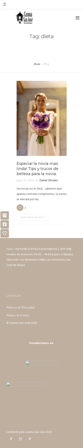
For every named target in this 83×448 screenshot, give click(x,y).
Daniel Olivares (49, 180)
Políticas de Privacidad (20, 307)
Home (37, 64)
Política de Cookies (18, 315)
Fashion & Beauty (32, 217)
